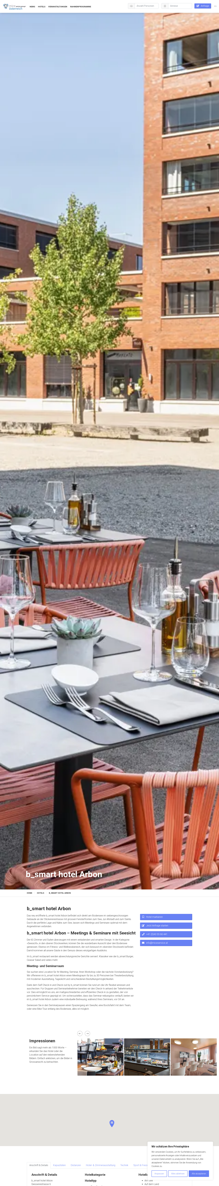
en (215, 6)
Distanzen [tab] (76, 1165)
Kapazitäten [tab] (59, 1165)
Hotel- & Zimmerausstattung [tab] (100, 1165)
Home (29, 893)
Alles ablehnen (178, 1173)
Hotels (41, 7)
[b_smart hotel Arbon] (14, 6)
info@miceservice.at (157, 942)
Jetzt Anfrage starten (157, 925)
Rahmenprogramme (80, 7)
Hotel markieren (154, 917)
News (32, 7)
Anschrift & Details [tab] (38, 1165)
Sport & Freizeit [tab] (141, 1165)
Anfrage (205, 5)
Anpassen (159, 1173)
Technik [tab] (124, 1165)
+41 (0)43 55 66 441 (156, 934)
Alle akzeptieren (199, 1173)
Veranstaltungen (57, 7)
